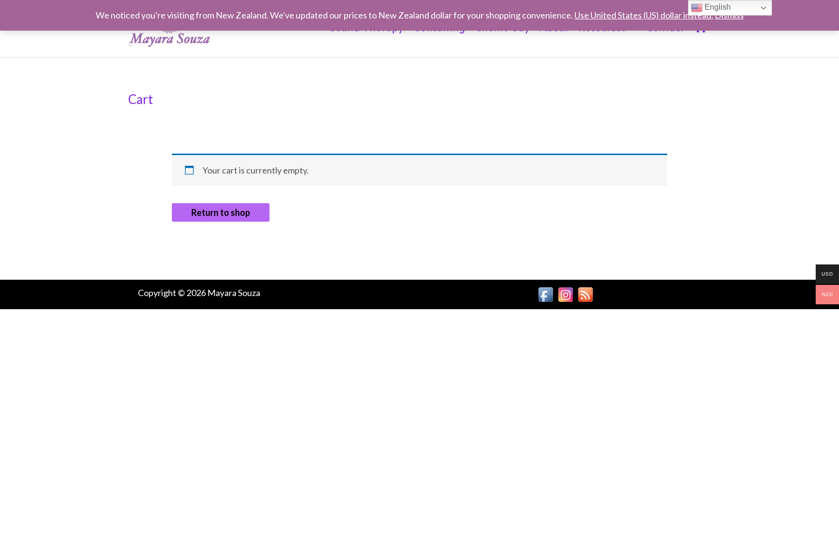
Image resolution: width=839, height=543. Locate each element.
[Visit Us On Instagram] (565, 293)
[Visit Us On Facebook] (545, 293)
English (717, 7)
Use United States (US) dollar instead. (643, 15)
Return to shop (220, 212)
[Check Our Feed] (585, 293)
